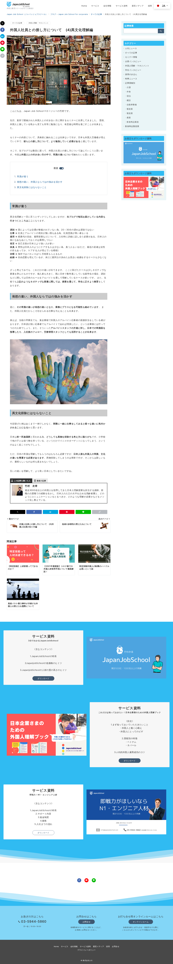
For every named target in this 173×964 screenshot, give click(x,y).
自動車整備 (132, 104)
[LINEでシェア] (2, 49)
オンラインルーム (141, 922)
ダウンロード (43, 678)
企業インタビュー (133, 61)
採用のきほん (131, 74)
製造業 (130, 109)
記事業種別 (130, 83)
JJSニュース (131, 48)
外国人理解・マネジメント (39, 23)
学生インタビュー (133, 70)
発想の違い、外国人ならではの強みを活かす (39, 181)
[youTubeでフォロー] (86, 880)
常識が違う (22, 176)
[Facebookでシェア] (2, 30)
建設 (129, 100)
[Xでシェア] (2, 23)
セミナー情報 (131, 57)
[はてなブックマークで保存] (2, 36)
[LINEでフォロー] (94, 880)
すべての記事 (17, 23)
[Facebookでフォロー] (79, 880)
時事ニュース (131, 78)
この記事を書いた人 (22, 481)
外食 (129, 91)
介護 (129, 87)
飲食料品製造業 (132, 126)
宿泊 (129, 96)
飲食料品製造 (133, 122)
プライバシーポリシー (86, 950)
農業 (129, 117)
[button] (2, 56)
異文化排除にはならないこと (31, 187)
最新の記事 (41, 481)
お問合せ (86, 922)
